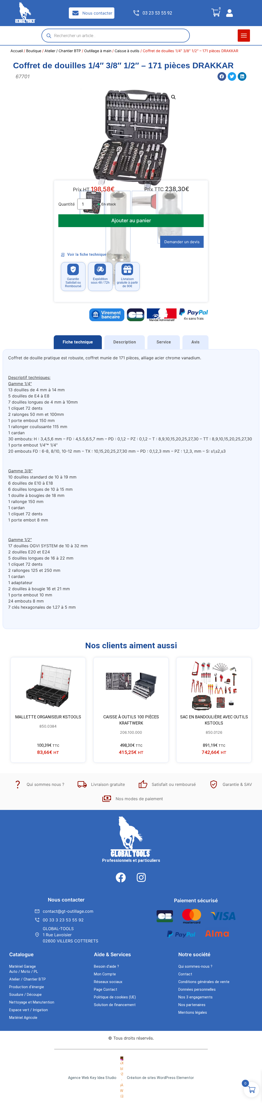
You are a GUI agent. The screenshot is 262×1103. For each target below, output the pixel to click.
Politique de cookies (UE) (115, 997)
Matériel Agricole (23, 1018)
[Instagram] (141, 877)
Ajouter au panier (131, 220)
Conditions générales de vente (204, 982)
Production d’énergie (26, 987)
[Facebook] (121, 877)
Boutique (33, 51)
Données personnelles (197, 989)
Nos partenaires (191, 1005)
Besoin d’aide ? (106, 966)
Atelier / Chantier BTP (63, 51)
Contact (185, 974)
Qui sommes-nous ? (195, 966)
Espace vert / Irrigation (28, 1010)
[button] (244, 35)
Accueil (16, 51)
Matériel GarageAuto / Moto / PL (23, 969)
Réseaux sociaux (108, 982)
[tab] (78, 342)
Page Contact (105, 989)
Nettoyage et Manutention (31, 1002)
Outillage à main (97, 51)
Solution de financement (115, 1005)
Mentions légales (192, 1012)
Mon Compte (105, 974)
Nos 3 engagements (195, 997)
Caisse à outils (127, 51)
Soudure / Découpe (25, 995)
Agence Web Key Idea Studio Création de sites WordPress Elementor (131, 1078)
